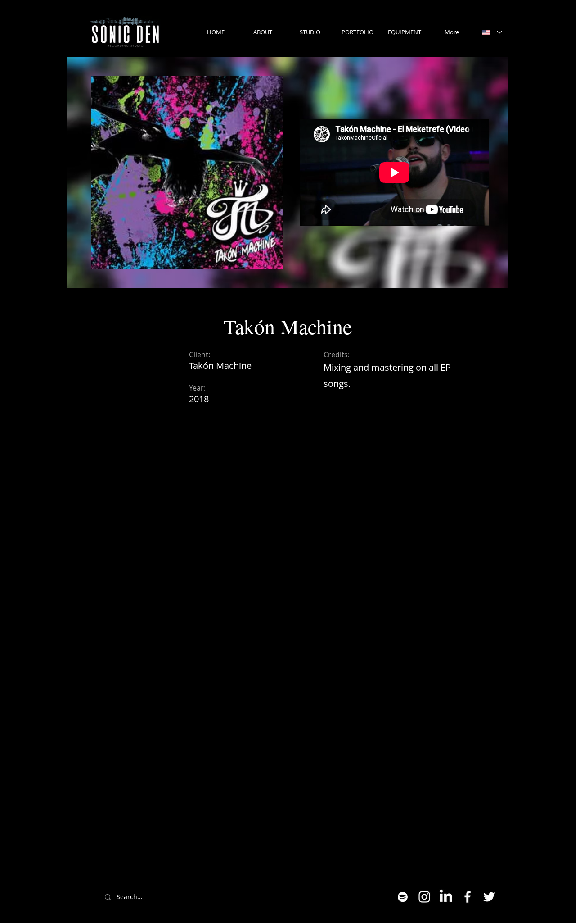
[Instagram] (424, 897)
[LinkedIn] (446, 897)
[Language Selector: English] (491, 32)
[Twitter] (489, 897)
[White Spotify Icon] (402, 897)
